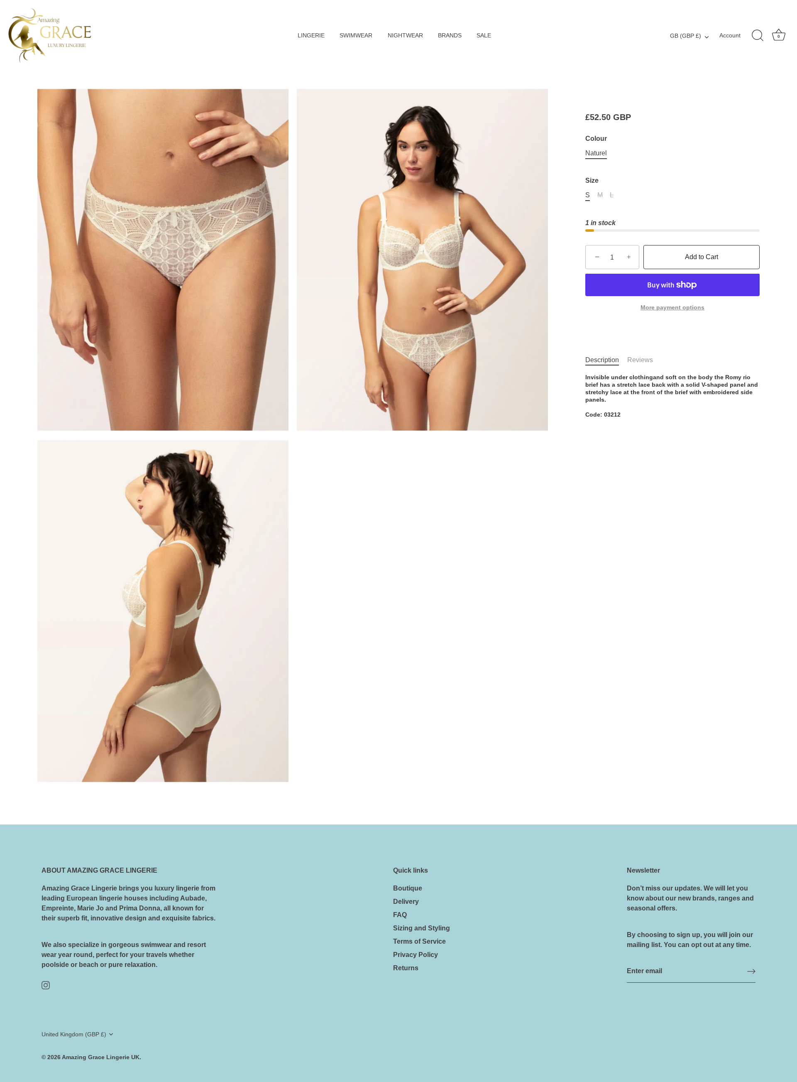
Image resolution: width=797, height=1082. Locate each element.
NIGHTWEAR (405, 35)
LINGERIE (311, 35)
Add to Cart (701, 257)
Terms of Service (419, 941)
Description (602, 359)
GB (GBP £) (685, 36)
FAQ (400, 914)
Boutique (407, 888)
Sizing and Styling (421, 928)
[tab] (606, 360)
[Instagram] (46, 984)
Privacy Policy (415, 954)
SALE (484, 35)
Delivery (406, 901)
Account (730, 35)
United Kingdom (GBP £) (74, 1034)
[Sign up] (751, 971)
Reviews (640, 359)
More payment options (672, 307)
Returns (405, 968)
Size (592, 180)
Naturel (596, 153)
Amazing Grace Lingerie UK (100, 1057)
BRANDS (450, 35)
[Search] (757, 36)
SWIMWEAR (356, 35)
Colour (596, 138)
